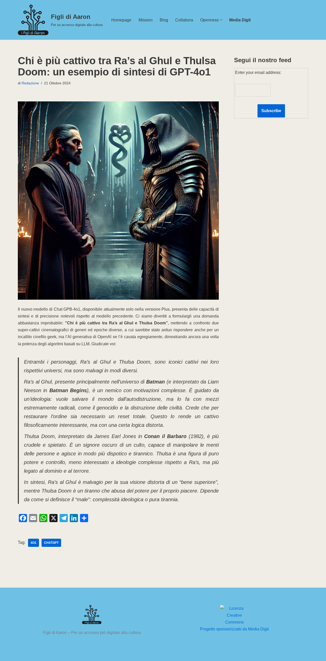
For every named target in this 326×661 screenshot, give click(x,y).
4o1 (33, 543)
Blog (164, 20)
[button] (221, 20)
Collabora (184, 20)
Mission (146, 20)
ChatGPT (51, 543)
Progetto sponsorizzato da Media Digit (234, 629)
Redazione (30, 83)
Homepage (121, 20)
